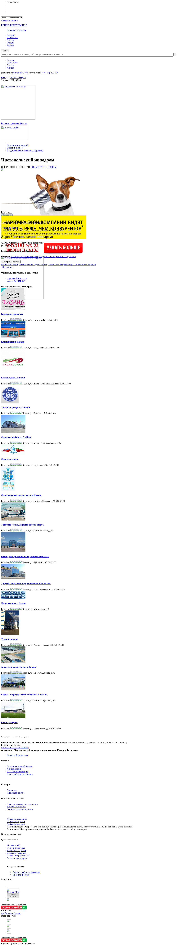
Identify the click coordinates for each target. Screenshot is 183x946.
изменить (9, 20)
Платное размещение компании (22, 804)
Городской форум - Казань (19, 774)
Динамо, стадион (9, 459)
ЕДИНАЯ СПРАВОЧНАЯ (14, 25)
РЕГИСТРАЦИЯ (18, 77)
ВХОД (4, 77)
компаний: (20, 72)
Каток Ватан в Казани (12, 342)
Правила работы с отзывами (26, 872)
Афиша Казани (14, 769)
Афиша (10, 45)
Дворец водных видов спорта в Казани (21, 495)
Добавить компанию (17, 819)
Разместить (12, 37)
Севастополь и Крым (17, 858)
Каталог (11, 35)
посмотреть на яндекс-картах (33, 264)
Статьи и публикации (17, 771)
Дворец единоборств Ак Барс (16, 437)
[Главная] (7, 142)
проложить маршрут (86, 264)
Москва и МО (13, 845)
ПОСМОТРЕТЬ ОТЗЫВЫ (43, 167)
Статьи (10, 40)
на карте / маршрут (10, 262)
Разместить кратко (16, 821)
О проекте (12, 790)
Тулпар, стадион (9, 639)
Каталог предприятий (17, 145)
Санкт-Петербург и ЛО (18, 855)
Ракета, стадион (9, 722)
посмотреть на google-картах (62, 264)
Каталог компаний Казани (20, 766)
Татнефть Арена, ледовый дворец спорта (22, 525)
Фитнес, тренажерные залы (24, 256)
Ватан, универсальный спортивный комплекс (25, 556)
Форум (10, 42)
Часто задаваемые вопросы (20, 809)
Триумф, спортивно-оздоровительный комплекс (26, 583)
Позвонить (7, 267)
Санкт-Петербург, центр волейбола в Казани (24, 694)
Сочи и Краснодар (16, 848)
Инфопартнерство (16, 793)
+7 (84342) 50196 (9, 228)
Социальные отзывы (15, 747)
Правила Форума (21, 875)
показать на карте (9, 264)
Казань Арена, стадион (13, 377)
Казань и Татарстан (16, 30)
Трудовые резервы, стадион (15, 407)
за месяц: (50, 72)
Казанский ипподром (12, 314)
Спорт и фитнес (14, 148)
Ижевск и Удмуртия (16, 853)
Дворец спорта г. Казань (13, 603)
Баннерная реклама (16, 806)
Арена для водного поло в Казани (18, 667)
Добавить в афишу (16, 824)
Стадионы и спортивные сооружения (25, 150)
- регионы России (14, 123)
